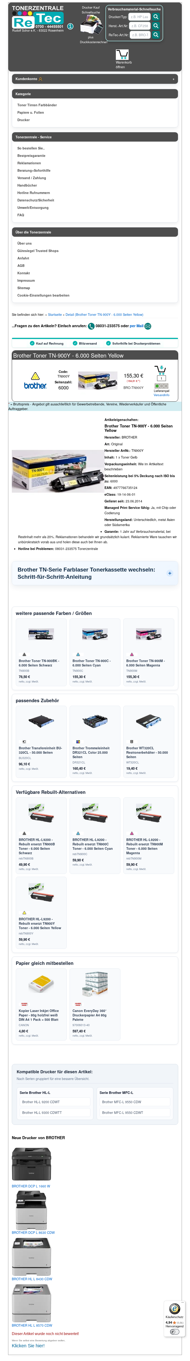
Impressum (26, 280)
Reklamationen (29, 163)
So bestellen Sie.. (31, 148)
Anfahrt (23, 258)
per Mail (136, 325)
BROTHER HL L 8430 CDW (32, 1279)
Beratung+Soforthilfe (34, 170)
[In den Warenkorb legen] (160, 370)
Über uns (24, 243)
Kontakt (23, 273)
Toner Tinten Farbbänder (37, 105)
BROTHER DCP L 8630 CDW (33, 1232)
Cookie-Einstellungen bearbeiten (43, 295)
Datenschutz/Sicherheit (35, 200)
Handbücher (27, 185)
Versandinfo (161, 395)
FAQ (20, 215)
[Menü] (182, 1303)
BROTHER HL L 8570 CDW (32, 1325)
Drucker (23, 119)
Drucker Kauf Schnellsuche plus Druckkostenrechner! (94, 24)
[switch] (174, 1332)
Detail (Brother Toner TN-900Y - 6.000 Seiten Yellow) (104, 314)
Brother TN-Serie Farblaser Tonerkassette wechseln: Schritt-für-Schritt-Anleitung (86, 573)
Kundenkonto (27, 78)
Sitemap (23, 287)
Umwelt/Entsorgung (33, 207)
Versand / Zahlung (31, 177)
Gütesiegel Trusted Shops (38, 250)
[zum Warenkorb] (122, 54)
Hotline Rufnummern (33, 192)
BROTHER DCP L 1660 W (31, 1186)
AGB (21, 265)
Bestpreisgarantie (31, 155)
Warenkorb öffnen (124, 64)
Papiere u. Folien (30, 112)
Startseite (55, 314)
